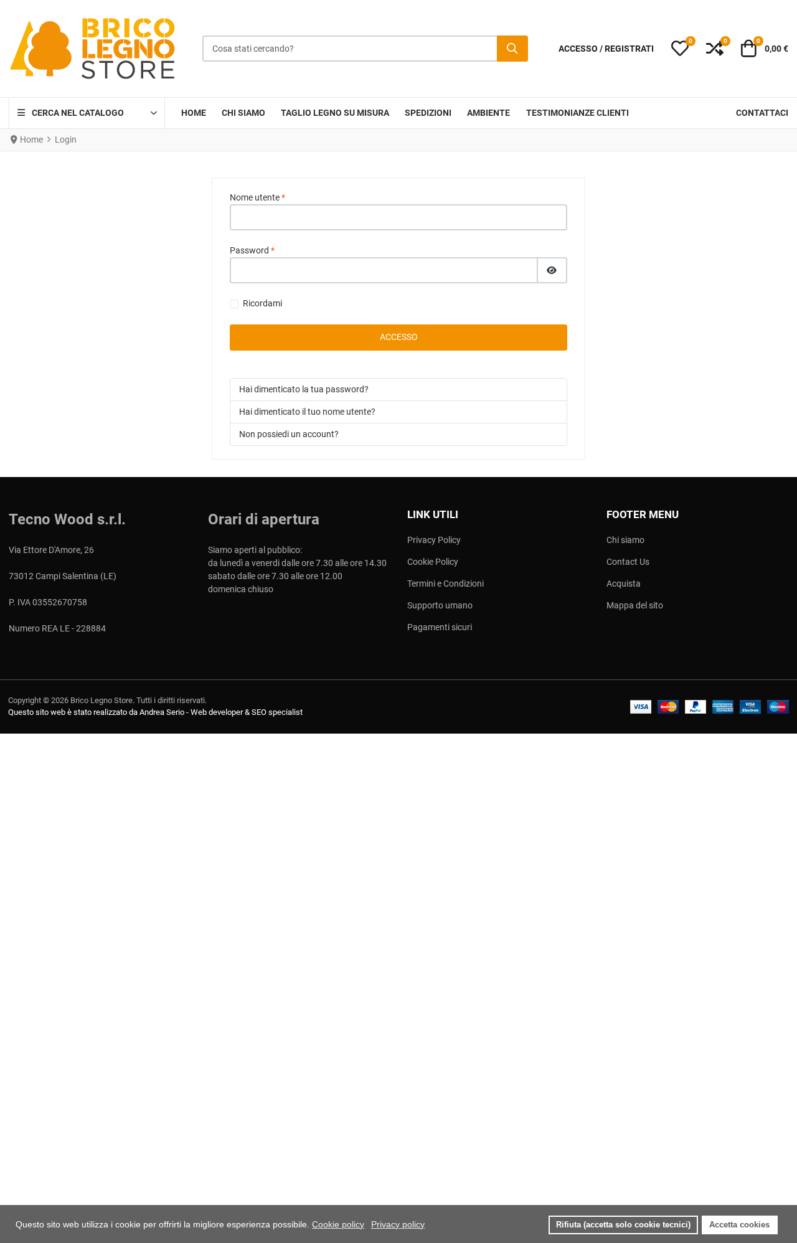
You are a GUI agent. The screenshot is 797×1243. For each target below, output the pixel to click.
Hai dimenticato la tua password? (304, 389)
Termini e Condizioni (445, 583)
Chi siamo (625, 540)
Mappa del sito (634, 605)
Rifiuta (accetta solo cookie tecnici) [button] (623, 1225)
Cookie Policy (432, 562)
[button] (680, 48)
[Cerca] (512, 48)
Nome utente (257, 197)
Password (252, 250)
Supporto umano (440, 605)
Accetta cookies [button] (739, 1225)
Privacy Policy (434, 540)
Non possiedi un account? (289, 434)
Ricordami (262, 303)
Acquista (623, 583)
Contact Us (627, 562)
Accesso (399, 337)
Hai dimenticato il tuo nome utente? (307, 412)
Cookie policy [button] (338, 1224)
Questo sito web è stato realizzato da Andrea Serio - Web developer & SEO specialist (155, 712)
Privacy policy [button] (398, 1224)
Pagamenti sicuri (439, 627)
